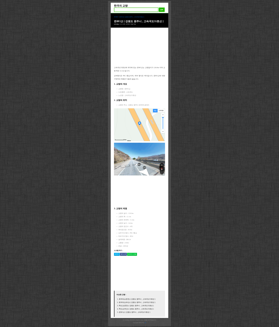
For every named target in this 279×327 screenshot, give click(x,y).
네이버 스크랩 (132, 254)
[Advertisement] (139, 48)
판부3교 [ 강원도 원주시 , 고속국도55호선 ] (131, 17)
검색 (161, 9)
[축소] (163, 131)
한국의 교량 (121, 5)
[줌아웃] (162, 172)
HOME (116, 17)
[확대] (163, 114)
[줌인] (162, 165)
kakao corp (117, 173)
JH (145, 322)
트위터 (117, 254)
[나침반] (162, 168)
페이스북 (123, 254)
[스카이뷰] (161, 110)
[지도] (155, 110)
